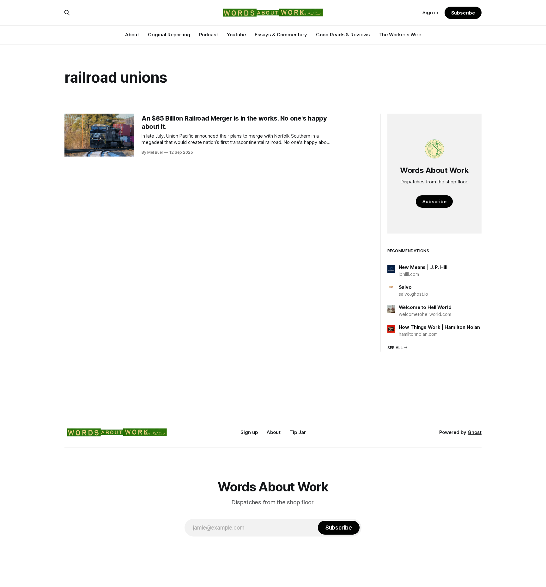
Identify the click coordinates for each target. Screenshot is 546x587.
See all (395, 347)
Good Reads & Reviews (343, 35)
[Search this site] (67, 13)
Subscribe (463, 13)
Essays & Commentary (281, 35)
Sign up (249, 432)
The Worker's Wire (400, 35)
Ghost (475, 432)
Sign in (430, 12)
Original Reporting (169, 35)
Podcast (208, 35)
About (132, 35)
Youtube (236, 35)
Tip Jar (297, 432)
